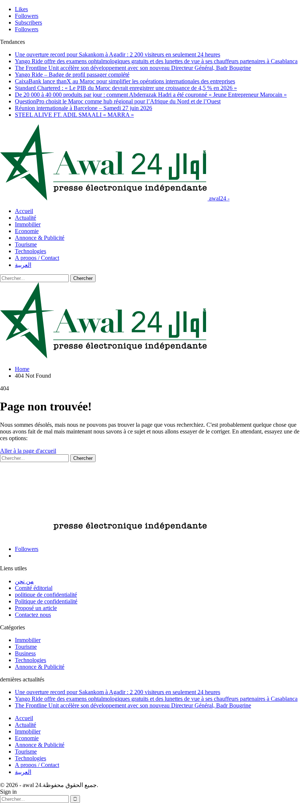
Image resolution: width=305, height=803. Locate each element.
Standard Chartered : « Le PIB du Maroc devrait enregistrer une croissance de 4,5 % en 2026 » (126, 88)
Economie (27, 231)
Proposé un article (36, 608)
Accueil (24, 211)
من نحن (24, 581)
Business (25, 653)
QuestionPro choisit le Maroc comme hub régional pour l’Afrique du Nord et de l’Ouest (118, 101)
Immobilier (28, 224)
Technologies (30, 251)
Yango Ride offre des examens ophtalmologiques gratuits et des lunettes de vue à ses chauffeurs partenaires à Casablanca (156, 61)
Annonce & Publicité (39, 238)
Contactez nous (33, 615)
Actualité (25, 218)
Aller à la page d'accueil (28, 451)
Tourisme (26, 244)
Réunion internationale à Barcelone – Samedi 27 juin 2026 (83, 108)
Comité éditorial (33, 588)
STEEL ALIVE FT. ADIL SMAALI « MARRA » (74, 115)
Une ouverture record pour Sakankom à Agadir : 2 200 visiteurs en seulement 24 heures (117, 54)
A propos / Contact (37, 258)
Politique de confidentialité (46, 601)
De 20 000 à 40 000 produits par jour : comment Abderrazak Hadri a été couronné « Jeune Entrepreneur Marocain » (151, 94)
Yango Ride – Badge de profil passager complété (72, 74)
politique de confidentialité (46, 594)
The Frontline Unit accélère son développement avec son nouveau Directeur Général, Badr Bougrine (133, 68)
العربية (23, 265)
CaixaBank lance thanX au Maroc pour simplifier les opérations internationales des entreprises (125, 81)
